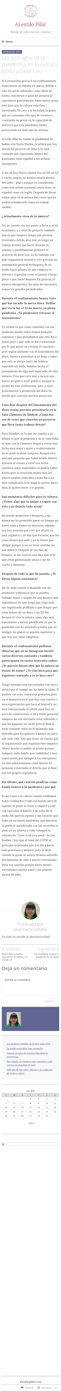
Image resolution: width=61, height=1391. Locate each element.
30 (39, 1116)
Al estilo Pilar (30, 24)
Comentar (49, 1001)
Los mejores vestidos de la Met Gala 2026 (28, 1043)
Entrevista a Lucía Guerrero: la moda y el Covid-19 (14, 954)
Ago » (32, 1122)
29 (30, 1116)
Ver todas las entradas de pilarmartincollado (26, 936)
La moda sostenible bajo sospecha (25, 1048)
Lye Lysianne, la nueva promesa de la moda (46, 952)
